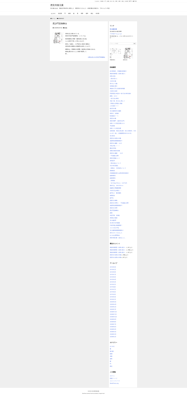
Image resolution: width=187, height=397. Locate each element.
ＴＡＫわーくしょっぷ (116, 33)
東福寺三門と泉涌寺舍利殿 (117, 88)
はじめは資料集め (115, 235)
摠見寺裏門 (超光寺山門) (117, 121)
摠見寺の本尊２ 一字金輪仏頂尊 (119, 203)
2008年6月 (113, 326)
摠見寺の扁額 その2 (116, 143)
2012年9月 (113, 272)
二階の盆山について (115, 163)
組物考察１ (113, 178)
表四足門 (112, 160)
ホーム (53, 18)
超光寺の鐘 (113, 108)
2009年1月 (113, 309)
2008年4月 (113, 331)
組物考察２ (113, 175)
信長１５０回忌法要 (115, 128)
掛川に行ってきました (116, 233)
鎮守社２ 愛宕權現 (115, 193)
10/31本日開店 (114, 165)
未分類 (126, 1)
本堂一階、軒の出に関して (117, 101)
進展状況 (112, 195)
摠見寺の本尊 (113, 208)
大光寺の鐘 (113, 81)
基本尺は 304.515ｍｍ (116, 185)
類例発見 (112, 170)
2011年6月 (113, 292)
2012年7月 (113, 274)
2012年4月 (113, 279)
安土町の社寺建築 (115, 223)
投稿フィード (113, 378)
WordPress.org (114, 383)
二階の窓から (113, 78)
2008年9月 (113, 319)
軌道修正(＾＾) (114, 116)
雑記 (123, 1)
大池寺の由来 (113, 91)
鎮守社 (112, 198)
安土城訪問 (113, 220)
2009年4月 (113, 304)
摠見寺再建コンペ (115, 158)
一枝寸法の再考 (114, 98)
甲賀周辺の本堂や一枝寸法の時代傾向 (120, 93)
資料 (119, 1)
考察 (116, 1)
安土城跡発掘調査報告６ (117, 230)
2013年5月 (113, 267)
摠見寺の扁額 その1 (116, 153)
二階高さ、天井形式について (118, 168)
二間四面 (112, 180)
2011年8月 (113, 287)
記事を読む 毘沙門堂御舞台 (96, 57)
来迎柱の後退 (113, 218)
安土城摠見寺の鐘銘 (115, 111)
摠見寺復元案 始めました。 (118, 237)
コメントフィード (115, 381)
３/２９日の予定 (114, 228)
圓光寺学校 (113, 148)
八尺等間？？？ (114, 106)
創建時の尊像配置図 (115, 188)
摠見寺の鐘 (113, 118)
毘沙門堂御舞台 (60, 23)
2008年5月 (113, 329)
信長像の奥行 (113, 86)
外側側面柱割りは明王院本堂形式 (119, 173)
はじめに (97, 1)
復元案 (102, 1)
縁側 (108, 1)
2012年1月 (113, 284)
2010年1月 (113, 299)
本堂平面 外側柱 (115, 215)
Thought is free (101, 393)
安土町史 (112, 136)
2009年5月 (113, 302)
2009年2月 (113, 307)
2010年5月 (113, 297)
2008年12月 (113, 312)
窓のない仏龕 (113, 83)
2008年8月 (113, 321)
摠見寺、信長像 (114, 113)
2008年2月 (113, 336)
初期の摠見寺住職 (115, 150)
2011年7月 (113, 289)
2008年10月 (113, 316)
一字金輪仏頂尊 (114, 155)
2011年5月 (113, 294)
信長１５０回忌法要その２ (117, 123)
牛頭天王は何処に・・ (116, 190)
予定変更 (112, 126)
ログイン (112, 376)
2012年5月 (113, 277)
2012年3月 (113, 282)
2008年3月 (113, 334)
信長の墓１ (113, 76)
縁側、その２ (113, 96)
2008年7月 (113, 324)
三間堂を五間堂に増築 (116, 103)
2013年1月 (113, 269)
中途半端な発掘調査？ (116, 225)
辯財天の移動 (113, 200)
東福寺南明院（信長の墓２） (118, 73)
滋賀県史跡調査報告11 (116, 140)
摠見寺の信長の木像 (115, 138)
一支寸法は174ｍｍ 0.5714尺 (118, 183)
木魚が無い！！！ (115, 145)
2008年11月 (113, 314)
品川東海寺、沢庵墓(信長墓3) (118, 71)
